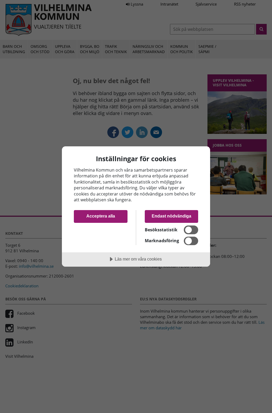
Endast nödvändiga (171, 216)
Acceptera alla (100, 216)
